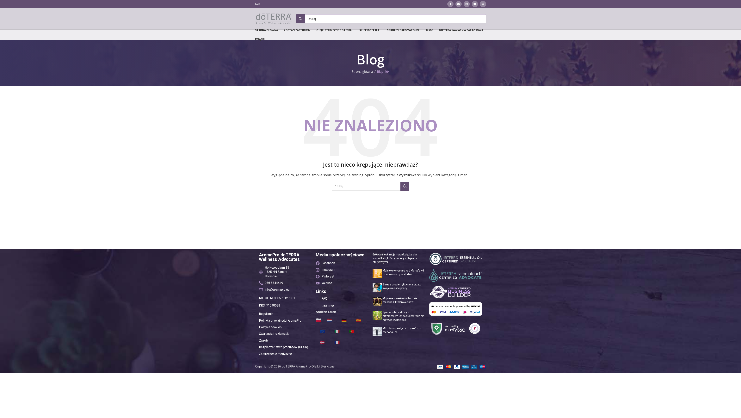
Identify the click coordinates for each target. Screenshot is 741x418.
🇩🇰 (322, 342)
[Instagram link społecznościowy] (467, 4)
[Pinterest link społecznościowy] (483, 4)
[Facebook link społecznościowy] (450, 4)
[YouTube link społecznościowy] (475, 4)
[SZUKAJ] (404, 186)
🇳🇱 (329, 320)
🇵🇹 (351, 331)
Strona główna (362, 71)
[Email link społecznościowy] (458, 4)
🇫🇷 (337, 342)
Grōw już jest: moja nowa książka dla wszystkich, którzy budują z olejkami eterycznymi (395, 258)
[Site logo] (273, 18)
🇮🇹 (337, 331)
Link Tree (328, 306)
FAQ (324, 298)
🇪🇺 (322, 331)
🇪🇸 (358, 320)
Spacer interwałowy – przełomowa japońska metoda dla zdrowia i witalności (403, 316)
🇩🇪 (344, 320)
